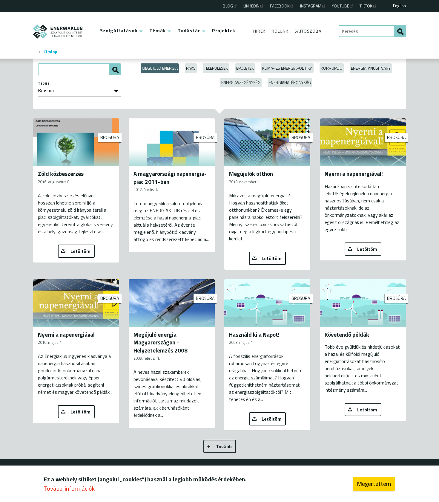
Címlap (50, 52)
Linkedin (251, 6)
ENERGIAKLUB (58, 32)
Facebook (280, 6)
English (399, 6)
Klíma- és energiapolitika (287, 68)
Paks (191, 68)
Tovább (224, 446)
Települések (216, 68)
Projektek (224, 30)
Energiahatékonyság (290, 82)
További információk (69, 488)
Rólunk (279, 31)
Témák (157, 30)
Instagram (310, 6)
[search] (400, 31)
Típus (44, 83)
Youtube (340, 6)
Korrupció (332, 68)
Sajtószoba (307, 31)
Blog (228, 6)
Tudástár (189, 30)
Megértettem (374, 483)
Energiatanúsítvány (371, 68)
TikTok (366, 6)
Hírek (259, 31)
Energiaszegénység (240, 82)
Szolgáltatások (118, 30)
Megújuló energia (160, 68)
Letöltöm (80, 251)
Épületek (245, 68)
